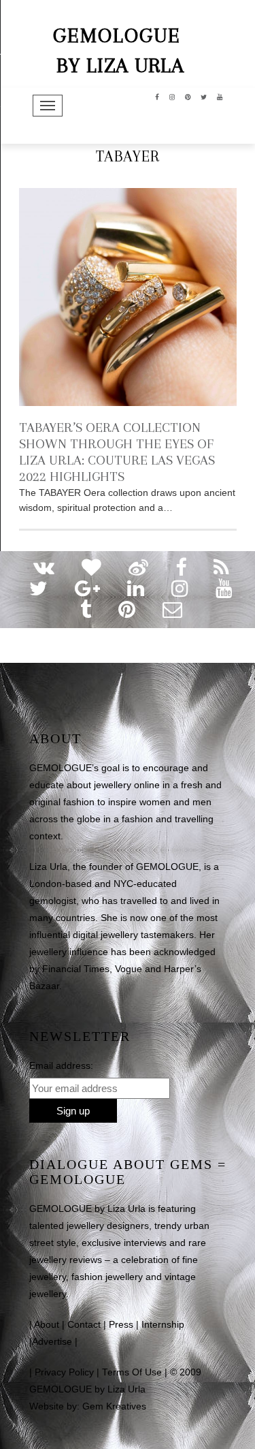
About (46, 1325)
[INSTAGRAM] (172, 96)
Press (121, 1325)
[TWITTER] (204, 96)
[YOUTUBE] (220, 96)
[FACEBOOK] (157, 96)
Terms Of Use (132, 1372)
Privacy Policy (64, 1372)
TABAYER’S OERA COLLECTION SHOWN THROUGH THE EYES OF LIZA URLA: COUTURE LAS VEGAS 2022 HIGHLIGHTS (117, 452)
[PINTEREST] (188, 96)
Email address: (61, 1065)
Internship (162, 1325)
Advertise (52, 1342)
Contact (84, 1325)
